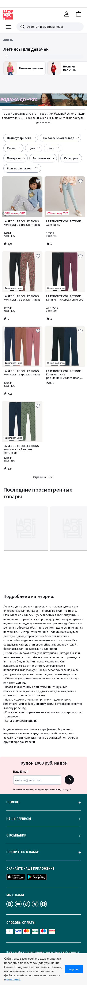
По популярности (19, 138)
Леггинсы (8, 39)
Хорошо (73, 969)
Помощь (13, 802)
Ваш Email (20, 771)
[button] (78, 14)
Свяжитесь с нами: (22, 852)
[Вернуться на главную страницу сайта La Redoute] (8, 15)
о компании (16, 835)
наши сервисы (18, 819)
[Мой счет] (67, 14)
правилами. (12, 979)
